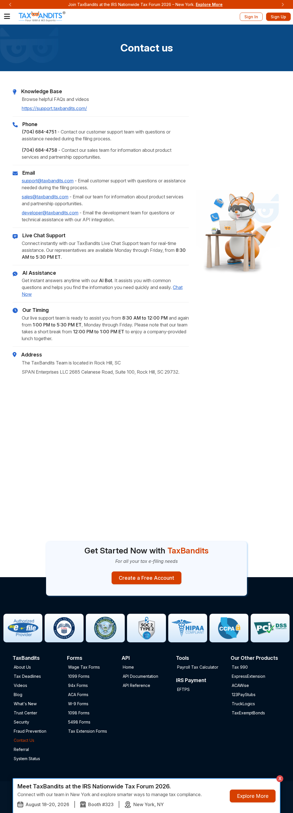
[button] (7, 16)
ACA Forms (78, 694)
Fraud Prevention (30, 731)
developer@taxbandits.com (50, 213)
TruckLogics (243, 703)
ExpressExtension (248, 676)
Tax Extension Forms (87, 731)
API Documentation (140, 676)
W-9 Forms (78, 703)
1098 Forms (79, 712)
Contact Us (24, 740)
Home (128, 667)
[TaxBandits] (42, 16)
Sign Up (278, 16)
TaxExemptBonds (248, 712)
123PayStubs (244, 694)
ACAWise (240, 685)
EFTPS (183, 689)
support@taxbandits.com (48, 181)
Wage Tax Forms (84, 667)
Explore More (209, 4)
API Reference (136, 685)
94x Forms (78, 685)
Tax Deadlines (27, 676)
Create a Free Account (146, 578)
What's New (25, 703)
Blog (18, 694)
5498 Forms (79, 722)
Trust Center (25, 712)
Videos (20, 685)
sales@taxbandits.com (45, 197)
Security (21, 722)
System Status (27, 758)
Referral (21, 749)
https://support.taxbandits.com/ (54, 108)
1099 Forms (79, 676)
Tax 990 (240, 667)
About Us (22, 667)
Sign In (251, 16)
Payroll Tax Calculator (197, 667)
